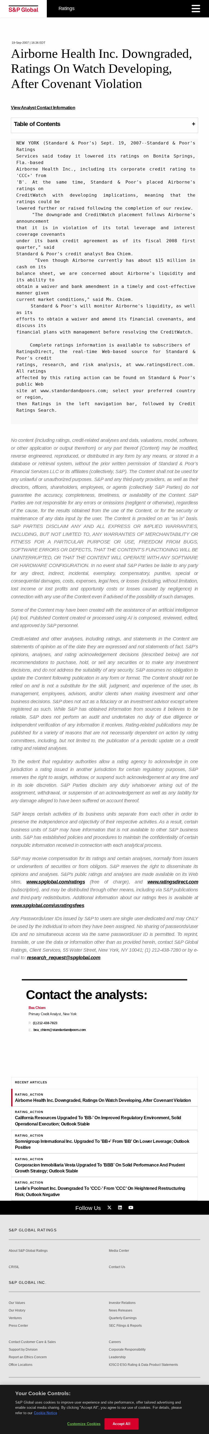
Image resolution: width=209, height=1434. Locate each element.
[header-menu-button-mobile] (196, 8)
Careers (115, 1342)
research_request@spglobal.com (63, 957)
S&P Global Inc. (28, 1282)
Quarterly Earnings (123, 1318)
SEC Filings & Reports (125, 1326)
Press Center (18, 1326)
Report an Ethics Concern (28, 1357)
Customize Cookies (83, 1424)
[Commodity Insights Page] (110, 1207)
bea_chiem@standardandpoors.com (59, 1030)
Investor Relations (122, 1303)
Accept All (121, 1424)
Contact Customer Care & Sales (32, 1342)
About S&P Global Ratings (28, 1251)
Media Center (119, 1251)
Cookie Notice (45, 1413)
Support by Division (23, 1349)
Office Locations (20, 1365)
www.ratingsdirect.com (172, 882)
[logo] (23, 8)
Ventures (15, 1318)
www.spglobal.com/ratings (55, 882)
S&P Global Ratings (33, 1230)
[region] (104, 1409)
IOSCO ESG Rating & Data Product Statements (143, 1365)
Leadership (117, 1357)
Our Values (17, 1303)
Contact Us (117, 1267)
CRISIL (14, 1267)
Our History (17, 1310)
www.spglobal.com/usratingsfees (47, 905)
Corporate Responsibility (127, 1349)
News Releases (120, 1310)
